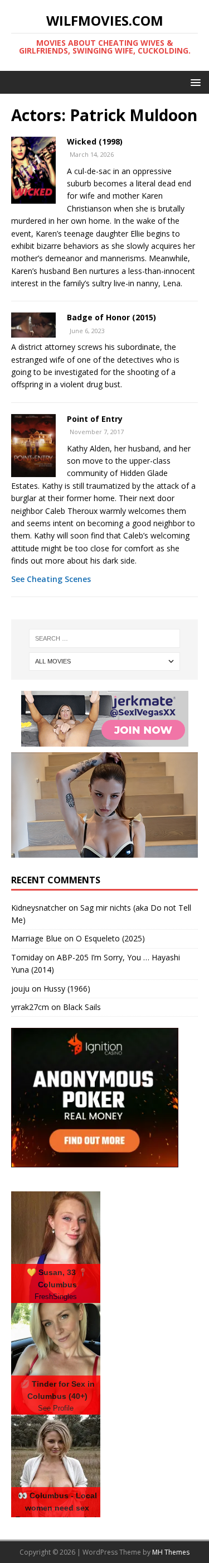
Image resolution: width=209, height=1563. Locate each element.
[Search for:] (105, 638)
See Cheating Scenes (51, 579)
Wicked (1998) (95, 141)
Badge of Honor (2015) (111, 317)
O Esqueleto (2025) (110, 938)
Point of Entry (95, 418)
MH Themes (170, 1552)
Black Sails (82, 1007)
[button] (193, 82)
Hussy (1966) (66, 988)
